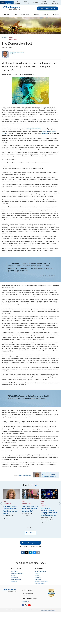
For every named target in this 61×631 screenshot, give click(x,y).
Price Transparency (40, 583)
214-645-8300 (28, 546)
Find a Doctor (6, 14)
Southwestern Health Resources (48, 610)
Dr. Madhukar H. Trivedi (34, 128)
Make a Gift (37, 573)
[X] (26, 606)
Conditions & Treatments (21, 14)
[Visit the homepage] (11, 8)
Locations (36, 14)
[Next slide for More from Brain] (59, 503)
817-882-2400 (37, 546)
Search (57, 14)
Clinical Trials (14, 577)
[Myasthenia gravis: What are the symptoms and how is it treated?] (30, 494)
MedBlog (35, 2)
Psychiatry (12, 53)
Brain (20, 475)
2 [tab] (30, 528)
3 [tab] (33, 528)
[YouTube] (29, 606)
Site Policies (38, 579)
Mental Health (26, 475)
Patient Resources (44, 2)
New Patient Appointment (48, 8)
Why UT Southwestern (55, 2)
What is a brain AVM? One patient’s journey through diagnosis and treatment (49, 474)
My (17, 3)
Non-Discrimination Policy (41, 581)
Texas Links (38, 577)
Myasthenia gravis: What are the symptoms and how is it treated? (30, 508)
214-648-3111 (25, 601)
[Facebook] (23, 606)
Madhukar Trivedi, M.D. (17, 52)
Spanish (2, 2)
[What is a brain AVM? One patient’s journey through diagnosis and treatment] (11, 494)
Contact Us (14, 581)
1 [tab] (28, 528)
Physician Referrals (26, 2)
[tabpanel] (11, 504)
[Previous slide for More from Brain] (2, 503)
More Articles (30, 533)
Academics (46, 14)
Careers (37, 575)
